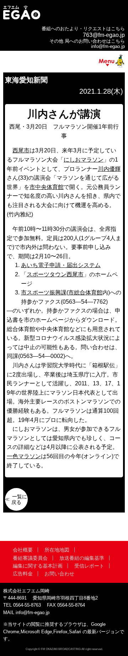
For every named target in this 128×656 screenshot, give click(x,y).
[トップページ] (21, 18)
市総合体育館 (85, 292)
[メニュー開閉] (64, 62)
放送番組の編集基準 (81, 558)
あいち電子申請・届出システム (61, 265)
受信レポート (89, 566)
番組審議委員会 (30, 558)
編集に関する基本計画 (38, 566)
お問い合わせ (59, 573)
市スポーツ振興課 (43, 292)
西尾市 (21, 150)
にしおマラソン (83, 160)
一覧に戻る (19, 499)
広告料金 (23, 573)
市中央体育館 (47, 187)
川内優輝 (109, 169)
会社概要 (23, 550)
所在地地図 (56, 550)
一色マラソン (24, 456)
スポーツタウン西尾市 (55, 274)
